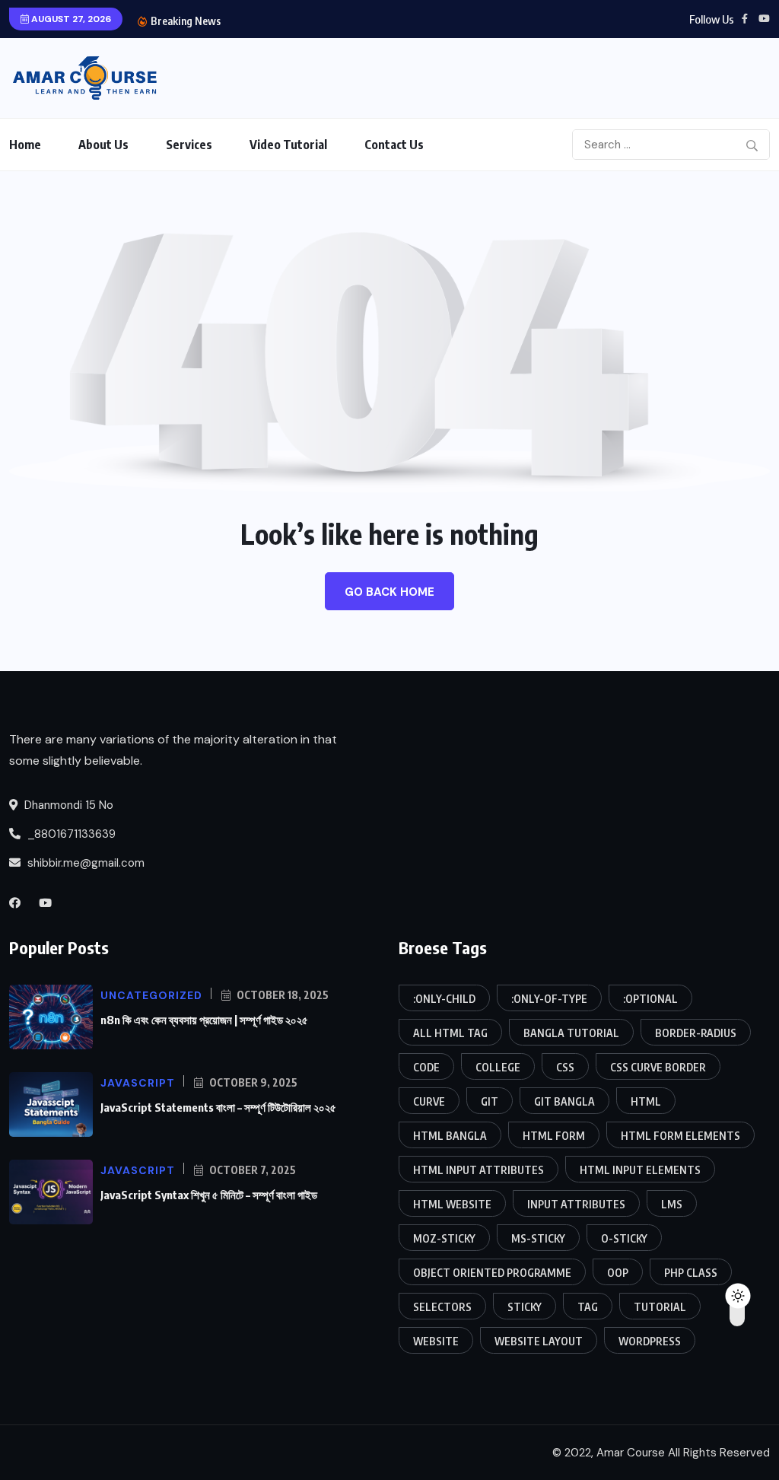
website (436, 1341)
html (646, 1101)
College (497, 1067)
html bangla (450, 1135)
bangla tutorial (571, 1032)
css (565, 1067)
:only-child (444, 998)
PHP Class (690, 1272)
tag (587, 1306)
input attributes (576, 1204)
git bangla (564, 1101)
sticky (524, 1306)
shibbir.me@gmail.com (86, 862)
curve (429, 1101)
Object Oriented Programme (492, 1272)
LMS (671, 1204)
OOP (617, 1272)
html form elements (680, 1135)
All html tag (450, 1032)
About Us (103, 144)
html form (554, 1135)
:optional (650, 998)
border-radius (695, 1032)
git (489, 1101)
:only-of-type (549, 998)
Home (25, 144)
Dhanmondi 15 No (67, 805)
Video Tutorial (288, 144)
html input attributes (478, 1169)
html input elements (640, 1169)
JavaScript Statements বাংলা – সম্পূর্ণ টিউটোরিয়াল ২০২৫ (218, 1107)
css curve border (658, 1067)
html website (452, 1204)
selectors (442, 1306)
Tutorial (660, 1306)
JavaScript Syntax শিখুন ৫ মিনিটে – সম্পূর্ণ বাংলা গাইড (208, 1195)
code (426, 1067)
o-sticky (624, 1238)
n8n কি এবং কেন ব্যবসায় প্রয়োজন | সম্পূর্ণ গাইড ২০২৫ (204, 1019)
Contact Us (394, 144)
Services (189, 144)
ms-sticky (538, 1238)
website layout (538, 1341)
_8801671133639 (70, 834)
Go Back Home (389, 592)
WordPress (649, 1341)
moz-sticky (444, 1238)
